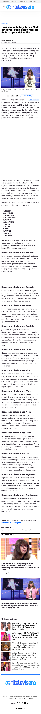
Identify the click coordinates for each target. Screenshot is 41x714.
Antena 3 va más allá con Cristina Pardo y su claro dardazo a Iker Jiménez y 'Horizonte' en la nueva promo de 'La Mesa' (24, 656)
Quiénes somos (22, 698)
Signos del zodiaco (27, 530)
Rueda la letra (24, 1)
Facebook (5, 522)
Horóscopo (5, 24)
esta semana (34, 100)
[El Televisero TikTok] (27, 703)
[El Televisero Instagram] (22, 703)
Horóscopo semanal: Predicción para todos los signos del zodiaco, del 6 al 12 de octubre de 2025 (20, 605)
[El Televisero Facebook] (17, 703)
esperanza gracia (6, 530)
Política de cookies (13, 698)
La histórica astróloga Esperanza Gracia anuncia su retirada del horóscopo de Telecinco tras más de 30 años (20, 566)
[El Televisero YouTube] (25, 703)
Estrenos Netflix (14, 1)
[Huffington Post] (20, 709)
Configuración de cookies (30, 696)
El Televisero (8, 40)
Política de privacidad (16, 696)
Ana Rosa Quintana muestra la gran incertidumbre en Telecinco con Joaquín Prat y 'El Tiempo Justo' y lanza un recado (25, 626)
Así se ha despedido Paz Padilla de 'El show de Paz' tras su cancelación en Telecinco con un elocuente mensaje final (25, 636)
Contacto (30, 698)
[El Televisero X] (19, 703)
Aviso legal (6, 696)
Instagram (17, 522)
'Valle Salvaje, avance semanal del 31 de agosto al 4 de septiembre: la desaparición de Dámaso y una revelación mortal (25, 646)
